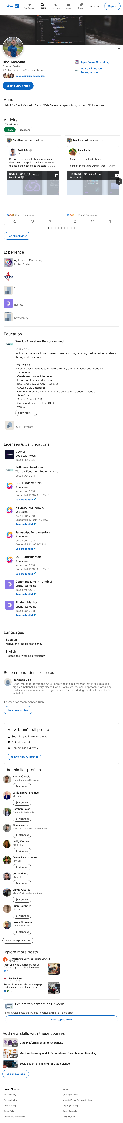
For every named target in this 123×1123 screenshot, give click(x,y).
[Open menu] (118, 48)
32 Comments (89, 215)
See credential (24, 499)
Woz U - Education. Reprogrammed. (37, 471)
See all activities (17, 236)
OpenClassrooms (25, 585)
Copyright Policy (70, 1105)
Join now (93, 6)
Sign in (112, 6)
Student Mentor (26, 602)
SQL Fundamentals (28, 557)
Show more (24, 412)
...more (51, 165)
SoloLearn (21, 487)
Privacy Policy (10, 1100)
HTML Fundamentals (29, 507)
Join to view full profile (24, 756)
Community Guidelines (14, 1116)
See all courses (15, 1073)
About (66, 1089)
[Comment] (32, 222)
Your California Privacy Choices (77, 1100)
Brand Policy (10, 1111)
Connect (24, 786)
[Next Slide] (119, 181)
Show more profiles (16, 940)
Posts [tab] (10, 129)
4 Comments (27, 215)
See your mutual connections (30, 76)
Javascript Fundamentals (32, 532)
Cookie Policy (10, 1105)
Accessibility (10, 1094)
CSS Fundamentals (28, 483)
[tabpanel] (61, 180)
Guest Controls (70, 1111)
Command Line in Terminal (33, 581)
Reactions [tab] (25, 129)
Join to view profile (18, 85)
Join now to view (18, 710)
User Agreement (70, 1094)
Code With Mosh (25, 455)
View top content (61, 1019)
